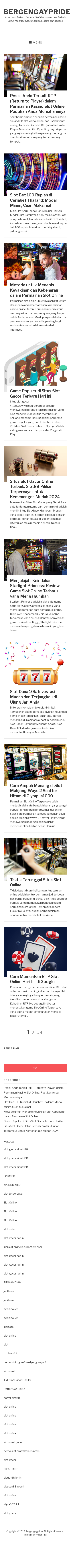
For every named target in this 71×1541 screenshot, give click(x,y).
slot (6, 1344)
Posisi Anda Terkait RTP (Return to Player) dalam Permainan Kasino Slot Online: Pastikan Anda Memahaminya (34, 1092)
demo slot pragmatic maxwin (22, 1451)
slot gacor (10, 1460)
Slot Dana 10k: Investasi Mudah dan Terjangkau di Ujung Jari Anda (33, 696)
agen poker (11, 1309)
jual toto (9, 1327)
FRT (45, 1534)
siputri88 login (12, 1477)
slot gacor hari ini (14, 1238)
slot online (10, 1229)
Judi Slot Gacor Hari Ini (17, 1380)
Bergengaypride (37, 12)
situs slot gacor (13, 1442)
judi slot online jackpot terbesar (23, 1247)
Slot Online (10, 1202)
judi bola (9, 1291)
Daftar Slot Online (14, 1389)
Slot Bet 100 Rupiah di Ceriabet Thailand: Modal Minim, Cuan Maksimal (33, 200)
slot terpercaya (13, 1193)
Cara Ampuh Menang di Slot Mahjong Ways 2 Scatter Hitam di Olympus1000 (36, 790)
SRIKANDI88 (12, 1282)
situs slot (9, 1371)
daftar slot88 (12, 1398)
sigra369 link (12, 1504)
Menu (37, 42)
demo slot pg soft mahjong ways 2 (25, 1362)
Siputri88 (9, 1176)
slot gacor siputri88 (16, 1149)
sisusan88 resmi (14, 1486)
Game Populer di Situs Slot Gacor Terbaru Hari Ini (33, 1121)
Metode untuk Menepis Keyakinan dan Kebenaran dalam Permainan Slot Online (36, 290)
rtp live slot (10, 1353)
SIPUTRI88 (11, 1469)
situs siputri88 (12, 1185)
